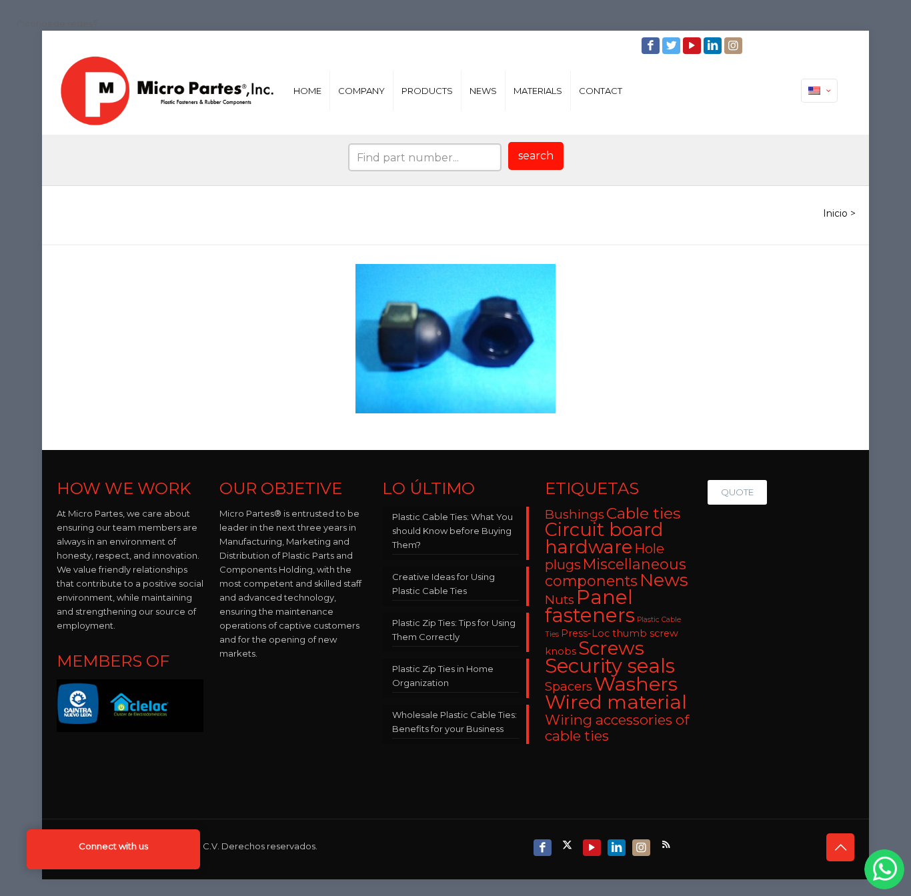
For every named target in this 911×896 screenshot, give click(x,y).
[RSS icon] (667, 844)
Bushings (574, 514)
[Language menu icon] (819, 91)
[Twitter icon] (672, 45)
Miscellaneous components (615, 572)
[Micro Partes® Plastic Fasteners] (167, 90)
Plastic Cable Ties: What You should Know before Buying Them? (452, 530)
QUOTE (737, 492)
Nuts (559, 599)
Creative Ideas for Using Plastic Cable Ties (443, 583)
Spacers (568, 686)
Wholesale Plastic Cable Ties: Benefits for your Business (454, 721)
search (536, 155)
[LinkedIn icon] (714, 45)
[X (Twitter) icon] (568, 844)
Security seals (610, 665)
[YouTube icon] (693, 45)
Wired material (616, 701)
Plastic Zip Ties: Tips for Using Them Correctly (454, 629)
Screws (611, 648)
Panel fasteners (590, 606)
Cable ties (643, 513)
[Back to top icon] (840, 847)
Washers (636, 683)
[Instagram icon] (734, 45)
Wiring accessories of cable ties (617, 727)
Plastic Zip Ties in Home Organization (443, 675)
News (664, 580)
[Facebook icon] (652, 45)
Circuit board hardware (604, 538)
